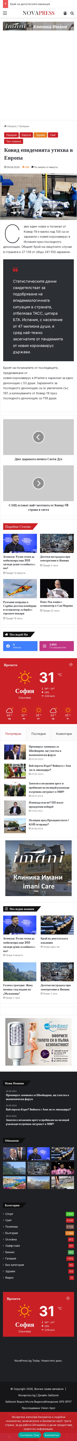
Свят (53, 135)
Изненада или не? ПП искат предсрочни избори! (46, 805)
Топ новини (13, 141)
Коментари (64, 734)
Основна (11, 1239)
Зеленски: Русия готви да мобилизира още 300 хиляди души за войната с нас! (19, 562)
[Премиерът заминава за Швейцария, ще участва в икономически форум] (15, 752)
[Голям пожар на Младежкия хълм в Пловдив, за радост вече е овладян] (38, 1182)
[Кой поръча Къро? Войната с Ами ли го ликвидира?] (15, 771)
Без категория (14, 1264)
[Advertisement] (38, 79)
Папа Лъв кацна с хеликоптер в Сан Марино (56, 604)
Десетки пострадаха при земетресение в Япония (55, 558)
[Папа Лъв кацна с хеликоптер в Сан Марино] (57, 588)
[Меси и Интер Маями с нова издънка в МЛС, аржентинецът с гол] (62, 1168)
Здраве (40, 135)
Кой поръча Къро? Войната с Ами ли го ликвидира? (50, 768)
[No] (72, 1426)
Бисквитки (52, 1435)
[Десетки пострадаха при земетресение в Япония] (57, 543)
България (11, 1233)
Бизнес (10, 1252)
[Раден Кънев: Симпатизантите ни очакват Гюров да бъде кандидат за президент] (14, 1153)
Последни (38, 734)
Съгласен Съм (29, 1435)
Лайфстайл (12, 1245)
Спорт (9, 1213)
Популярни (13, 734)
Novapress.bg (27, 1395)
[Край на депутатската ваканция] (57, 925)
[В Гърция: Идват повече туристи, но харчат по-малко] (14, 1182)
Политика (11, 1226)
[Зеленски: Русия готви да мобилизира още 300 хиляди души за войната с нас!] (20, 543)
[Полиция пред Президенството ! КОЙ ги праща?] (15, 825)
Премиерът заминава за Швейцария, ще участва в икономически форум (45, 751)
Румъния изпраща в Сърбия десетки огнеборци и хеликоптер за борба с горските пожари (19, 607)
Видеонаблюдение (46, 1401)
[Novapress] (38, 13)
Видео (9, 1277)
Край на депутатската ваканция (30, 4)
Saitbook (53, 1395)
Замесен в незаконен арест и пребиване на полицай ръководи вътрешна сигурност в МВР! (49, 787)
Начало (12, 126)
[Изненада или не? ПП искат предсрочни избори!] (15, 808)
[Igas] (38, 25)
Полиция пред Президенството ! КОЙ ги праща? (49, 822)
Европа (26, 135)
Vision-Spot (48, 1408)
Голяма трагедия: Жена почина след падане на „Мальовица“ (18, 989)
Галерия (24, 126)
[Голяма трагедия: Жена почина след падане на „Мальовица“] (19, 971)
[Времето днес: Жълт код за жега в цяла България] (62, 1182)
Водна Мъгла (25, 1401)
